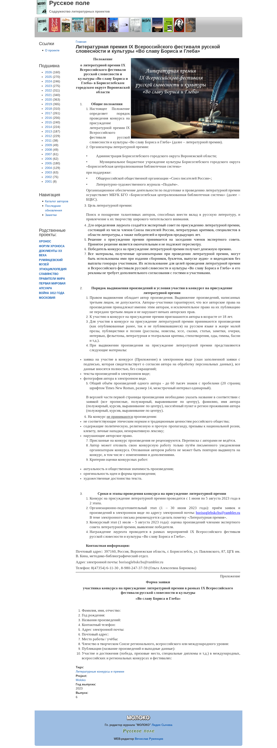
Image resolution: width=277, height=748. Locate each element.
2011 (48, 140)
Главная (81, 41)
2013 (48, 131)
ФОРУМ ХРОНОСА (51, 246)
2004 (48, 168)
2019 (48, 104)
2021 (48, 95)
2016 (48, 117)
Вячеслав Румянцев (149, 738)
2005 (48, 163)
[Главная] (42, 13)
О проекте (52, 50)
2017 (48, 113)
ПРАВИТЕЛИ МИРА (52, 278)
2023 (48, 86)
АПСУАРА (45, 288)
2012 (48, 136)
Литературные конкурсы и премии (100, 671)
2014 (48, 127)
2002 (48, 177)
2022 (48, 90)
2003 (48, 172)
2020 (48, 99)
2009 (48, 145)
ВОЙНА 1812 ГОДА (51, 293)
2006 (48, 158)
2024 (48, 81)
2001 (48, 181)
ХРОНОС (45, 241)
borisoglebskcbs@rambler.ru (218, 513)
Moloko (81, 680)
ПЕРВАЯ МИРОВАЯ (52, 283)
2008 (48, 149)
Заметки (51, 215)
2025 (48, 76)
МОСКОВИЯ (47, 297)
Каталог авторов (56, 201)
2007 (48, 154)
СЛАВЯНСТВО (48, 274)
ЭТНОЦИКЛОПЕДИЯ (52, 269)
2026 (48, 72)
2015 (48, 122)
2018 (48, 108)
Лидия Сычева (162, 725)
